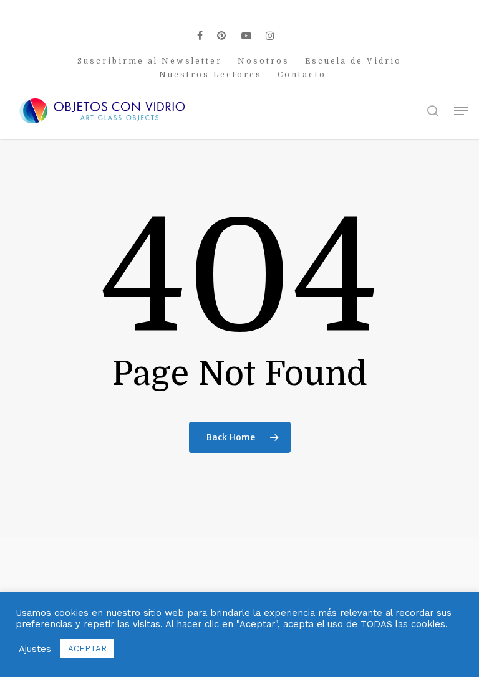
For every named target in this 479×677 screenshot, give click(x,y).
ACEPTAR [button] (87, 648)
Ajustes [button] (35, 649)
